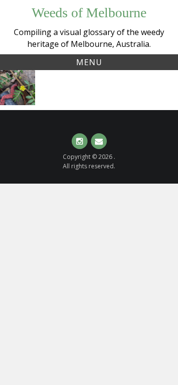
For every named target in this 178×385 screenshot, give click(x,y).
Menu (89, 62)
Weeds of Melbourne (89, 12)
